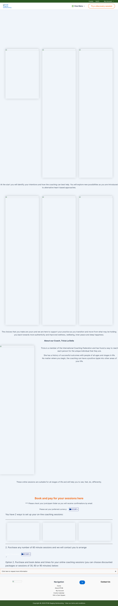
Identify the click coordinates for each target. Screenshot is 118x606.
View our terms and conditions (75, 603)
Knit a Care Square (59, 595)
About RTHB (59, 588)
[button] (113, 1)
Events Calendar (59, 593)
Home (59, 586)
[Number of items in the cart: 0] (82, 582)
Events (91, 1)
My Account (108, 1)
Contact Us (105, 582)
